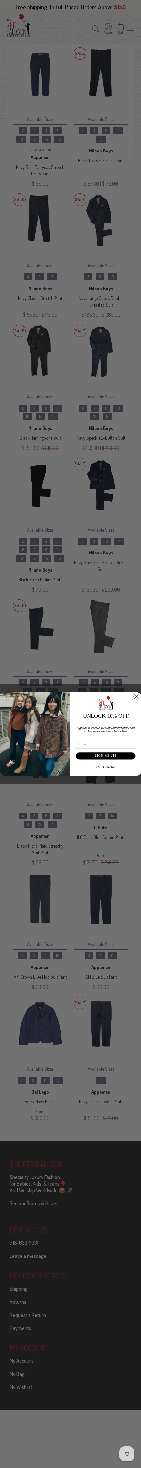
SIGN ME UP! (105, 755)
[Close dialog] (136, 696)
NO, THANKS (105, 766)
